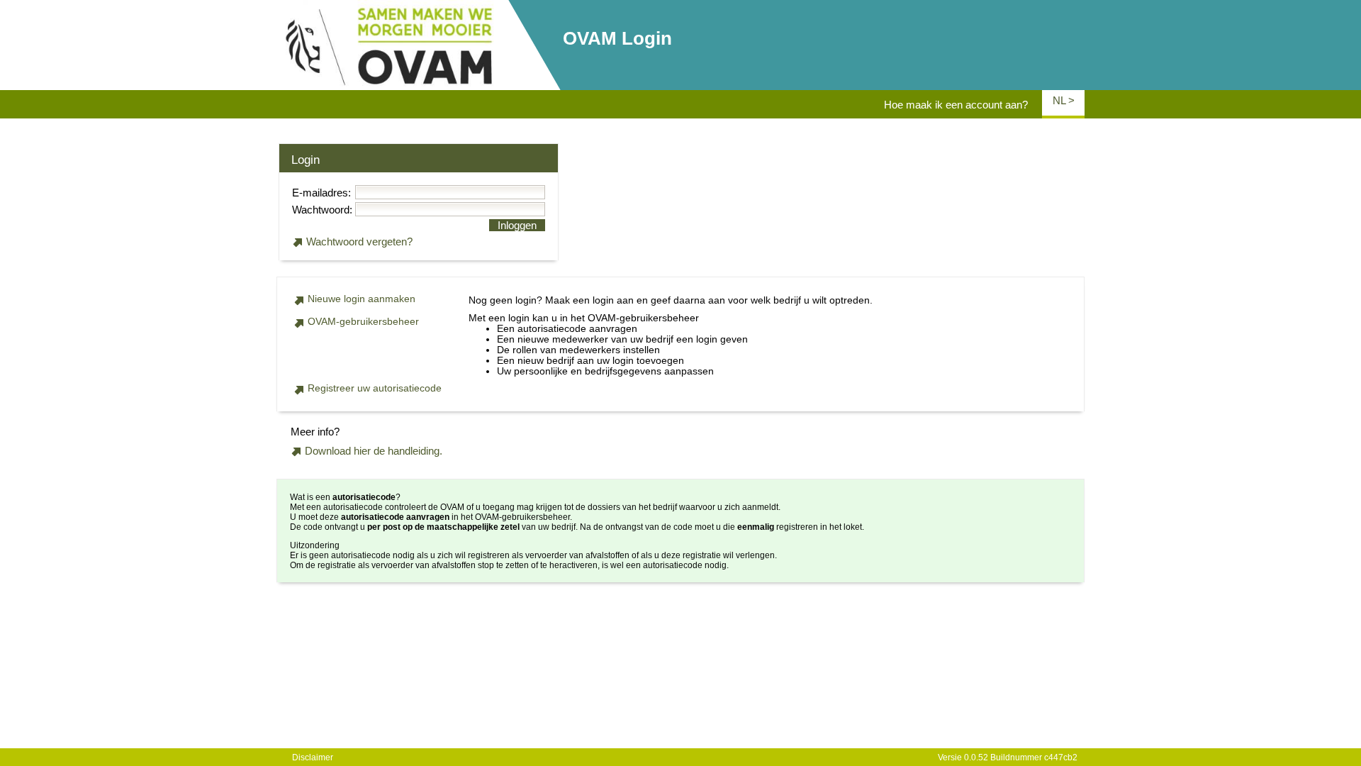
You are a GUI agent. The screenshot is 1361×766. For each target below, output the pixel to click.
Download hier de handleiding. (373, 451)
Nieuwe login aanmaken (361, 299)
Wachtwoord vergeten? (359, 241)
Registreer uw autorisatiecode (375, 388)
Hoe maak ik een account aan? (956, 105)
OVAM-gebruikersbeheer (363, 321)
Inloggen (517, 225)
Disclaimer (312, 757)
